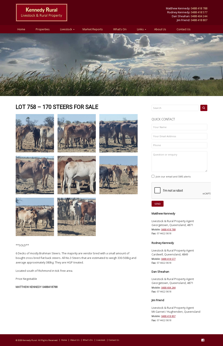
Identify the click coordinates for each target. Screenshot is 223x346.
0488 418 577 (199, 12)
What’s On (120, 29)
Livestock (66, 29)
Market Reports (93, 29)
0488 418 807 (199, 20)
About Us (160, 29)
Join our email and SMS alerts (173, 176)
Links (140, 29)
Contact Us (184, 29)
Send (157, 203)
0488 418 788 (199, 8)
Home (21, 29)
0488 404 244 (199, 16)
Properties (43, 29)
